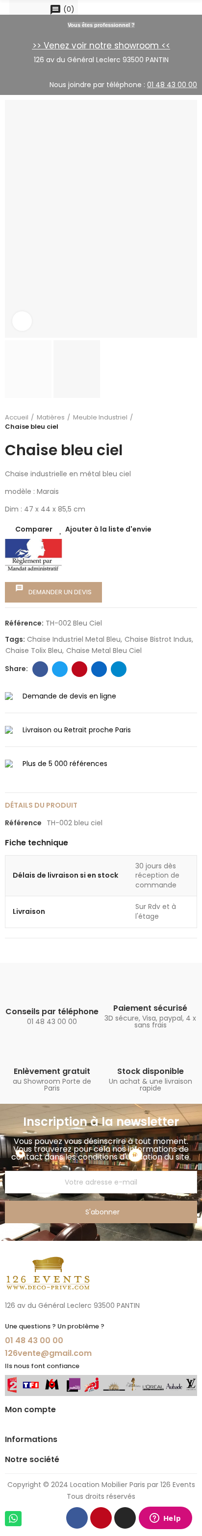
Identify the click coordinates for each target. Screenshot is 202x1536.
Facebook (40, 669)
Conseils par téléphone (52, 1011)
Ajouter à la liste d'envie (108, 529)
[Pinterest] (101, 1518)
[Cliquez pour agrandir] (22, 321)
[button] (15, 219)
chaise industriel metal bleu (74, 639)
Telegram (118, 669)
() (62, 9)
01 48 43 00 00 (34, 1340)
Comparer (33, 529)
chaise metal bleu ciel (104, 650)
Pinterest (79, 669)
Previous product (180, 422)
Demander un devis (53, 590)
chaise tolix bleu (33, 650)
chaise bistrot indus (158, 639)
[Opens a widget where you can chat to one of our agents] (165, 1519)
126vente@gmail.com (48, 1353)
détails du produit (41, 805)
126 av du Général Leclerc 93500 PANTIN (101, 60)
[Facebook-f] (77, 1518)
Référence (23, 823)
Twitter (60, 669)
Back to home (192, 422)
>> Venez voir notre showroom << (101, 45)
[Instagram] (125, 1518)
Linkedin (99, 669)
